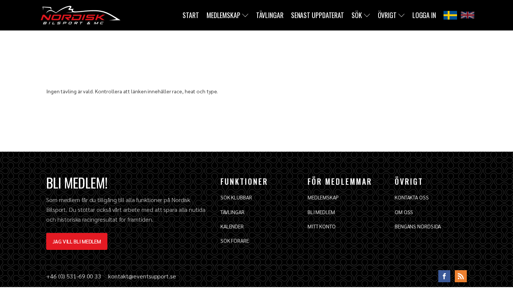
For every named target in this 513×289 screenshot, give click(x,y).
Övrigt (387, 15)
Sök (357, 15)
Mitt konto (322, 226)
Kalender (232, 226)
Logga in (424, 15)
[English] (467, 15)
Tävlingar (270, 15)
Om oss (404, 211)
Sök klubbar (236, 197)
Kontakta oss (412, 197)
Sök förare (234, 240)
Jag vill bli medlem (77, 241)
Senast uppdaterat (317, 15)
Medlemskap (223, 15)
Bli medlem (321, 211)
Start (191, 15)
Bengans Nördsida (418, 226)
